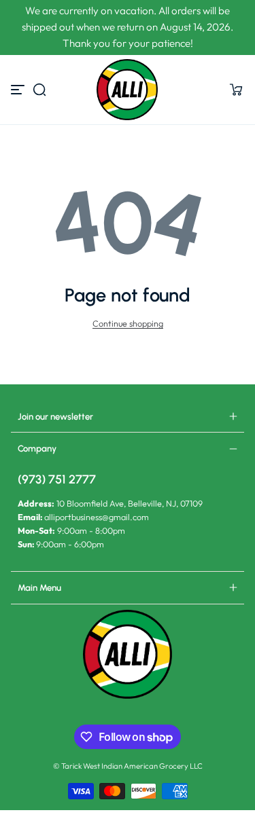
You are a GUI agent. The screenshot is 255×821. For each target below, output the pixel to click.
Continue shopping (127, 323)
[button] (39, 89)
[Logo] (128, 89)
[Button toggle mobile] (19, 89)
